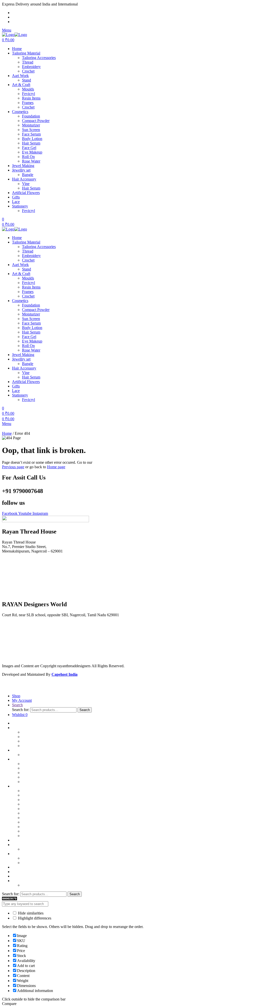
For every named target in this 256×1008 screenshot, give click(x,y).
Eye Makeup (32, 152)
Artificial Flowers (26, 192)
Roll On (28, 156)
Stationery (20, 206)
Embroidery (31, 66)
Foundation (31, 116)
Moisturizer (31, 125)
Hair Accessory (24, 179)
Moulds (28, 89)
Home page (56, 467)
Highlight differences (34, 918)
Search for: (20, 710)
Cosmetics (20, 112)
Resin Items (31, 98)
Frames (28, 102)
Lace (16, 202)
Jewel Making (23, 166)
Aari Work (20, 76)
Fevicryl (28, 94)
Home (17, 48)
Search (85, 710)
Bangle (27, 174)
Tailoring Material (26, 53)
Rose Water (31, 161)
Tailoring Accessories (39, 58)
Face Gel (29, 148)
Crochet (28, 71)
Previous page (13, 467)
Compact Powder (36, 120)
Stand (26, 80)
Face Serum (31, 134)
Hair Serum (31, 143)
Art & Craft (21, 84)
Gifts (16, 197)
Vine (26, 184)
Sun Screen (31, 130)
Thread (27, 62)
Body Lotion (32, 138)
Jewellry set (21, 170)
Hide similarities (30, 913)
